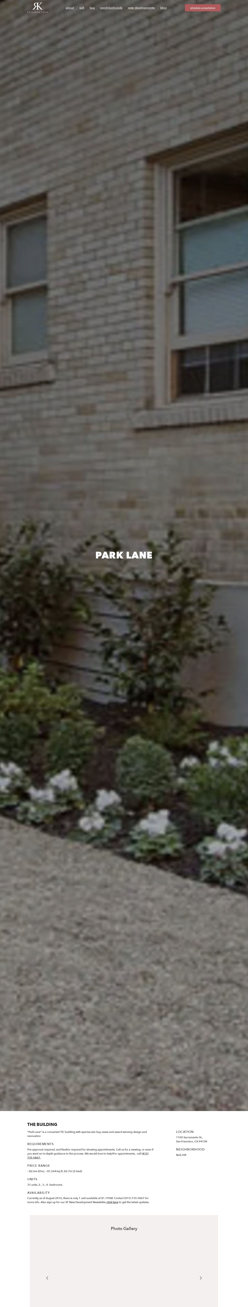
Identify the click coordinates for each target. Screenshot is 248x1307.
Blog (163, 8)
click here (112, 1202)
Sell (81, 8)
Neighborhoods (111, 8)
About (70, 8)
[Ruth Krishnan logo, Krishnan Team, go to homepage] (37, 8)
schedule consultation (202, 7)
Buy (92, 8)
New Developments (141, 8)
